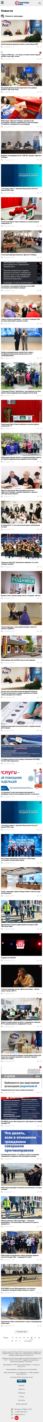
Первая (5, 1338)
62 (16, 1338)
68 (39, 1338)
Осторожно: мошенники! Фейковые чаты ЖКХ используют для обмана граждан (18, 287)
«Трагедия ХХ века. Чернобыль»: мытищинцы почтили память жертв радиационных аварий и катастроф (21, 392)
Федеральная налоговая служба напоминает (17, 1090)
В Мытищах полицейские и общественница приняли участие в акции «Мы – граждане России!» (20, 1256)
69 (12, 1341)
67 (35, 1338)
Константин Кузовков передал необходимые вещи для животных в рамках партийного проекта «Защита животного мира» (21, 1057)
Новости (21, 1389)
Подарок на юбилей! (8, 958)
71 (20, 1341)
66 (31, 1338)
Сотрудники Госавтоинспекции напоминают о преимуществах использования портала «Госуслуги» (20, 793)
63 (20, 1338)
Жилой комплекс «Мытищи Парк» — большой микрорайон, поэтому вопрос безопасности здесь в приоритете (20, 1222)
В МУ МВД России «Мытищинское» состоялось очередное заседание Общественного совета (18, 1289)
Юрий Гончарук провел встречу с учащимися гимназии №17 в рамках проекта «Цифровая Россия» (20, 1023)
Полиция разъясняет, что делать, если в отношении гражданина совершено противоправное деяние (20, 1155)
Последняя (28, 1341)
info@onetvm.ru (23, 1372)
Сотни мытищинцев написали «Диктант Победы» (19, 255)
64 (24, 1338)
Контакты (21, 1400)
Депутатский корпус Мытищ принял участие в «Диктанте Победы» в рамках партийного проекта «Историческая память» (19, 492)
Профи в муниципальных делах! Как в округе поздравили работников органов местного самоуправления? (17, 353)
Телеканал (21, 1393)
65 (28, 1338)
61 (13, 1338)
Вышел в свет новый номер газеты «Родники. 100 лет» (21, 595)
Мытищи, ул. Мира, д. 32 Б (23, 1409)
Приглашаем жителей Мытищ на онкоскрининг (18, 660)
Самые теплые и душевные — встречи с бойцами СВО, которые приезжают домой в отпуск (20, 320)
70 (16, 1341)
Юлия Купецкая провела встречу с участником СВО (19, 44)
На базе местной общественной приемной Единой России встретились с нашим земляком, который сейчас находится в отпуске (19, 693)
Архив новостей (21, 1404)
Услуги (21, 1396)
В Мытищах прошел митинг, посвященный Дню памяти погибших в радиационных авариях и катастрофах (21, 458)
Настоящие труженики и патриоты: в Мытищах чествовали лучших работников (18, 859)
